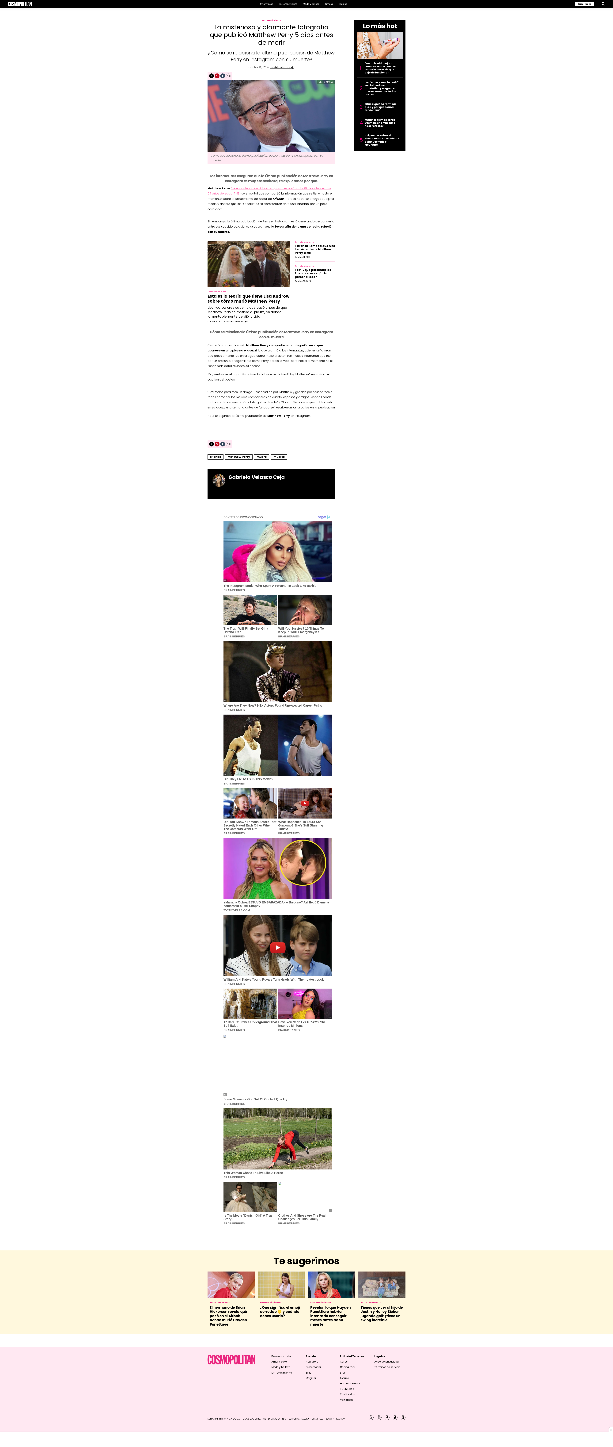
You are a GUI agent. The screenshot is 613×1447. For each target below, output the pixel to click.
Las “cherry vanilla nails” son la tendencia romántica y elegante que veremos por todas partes (382, 88)
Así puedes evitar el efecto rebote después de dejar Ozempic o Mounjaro (382, 140)
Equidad (343, 4)
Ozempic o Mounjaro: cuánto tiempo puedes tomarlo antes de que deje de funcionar (380, 68)
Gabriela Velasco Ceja (282, 67)
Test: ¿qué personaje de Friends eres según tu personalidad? (313, 273)
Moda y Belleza (311, 4)
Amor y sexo (266, 4)
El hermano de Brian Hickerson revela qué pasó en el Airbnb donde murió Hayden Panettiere (228, 1316)
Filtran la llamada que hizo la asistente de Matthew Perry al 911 (315, 249)
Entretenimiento (288, 4)
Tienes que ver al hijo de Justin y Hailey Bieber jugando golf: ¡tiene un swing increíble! (382, 1314)
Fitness (329, 4)
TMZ (236, 193)
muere (262, 457)
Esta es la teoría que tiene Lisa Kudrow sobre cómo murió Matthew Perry (249, 298)
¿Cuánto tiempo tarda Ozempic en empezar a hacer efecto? (380, 123)
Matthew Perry (239, 457)
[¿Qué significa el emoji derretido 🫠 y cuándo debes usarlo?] (281, 1285)
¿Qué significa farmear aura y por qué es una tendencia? (380, 107)
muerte (279, 457)
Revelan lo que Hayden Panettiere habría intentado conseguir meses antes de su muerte (330, 1316)
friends (215, 457)
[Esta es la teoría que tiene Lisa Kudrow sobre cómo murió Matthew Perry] (249, 264)
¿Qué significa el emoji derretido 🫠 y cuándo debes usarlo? (280, 1311)
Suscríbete (584, 4)
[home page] (20, 4)
